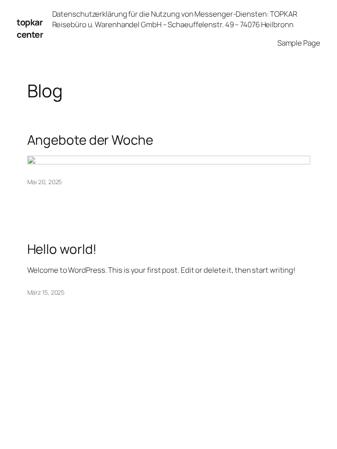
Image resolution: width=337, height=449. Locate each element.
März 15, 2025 (46, 292)
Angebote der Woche (90, 139)
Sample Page (298, 43)
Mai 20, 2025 (44, 182)
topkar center (30, 28)
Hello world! (62, 249)
